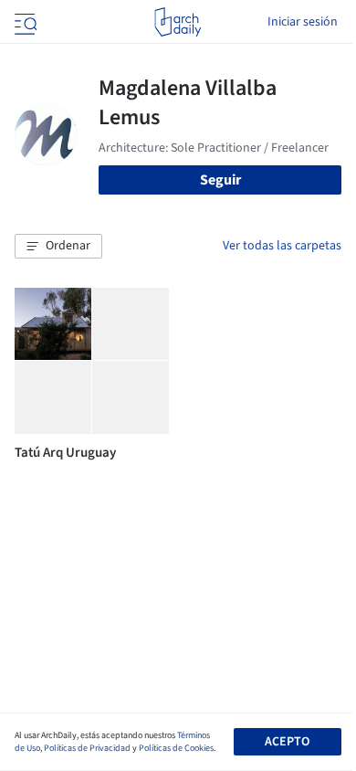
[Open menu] (24, 22)
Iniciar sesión (302, 22)
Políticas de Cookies (176, 748)
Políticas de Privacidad (87, 748)
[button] (58, 246)
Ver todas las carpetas (282, 246)
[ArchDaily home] (177, 22)
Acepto (287, 742)
